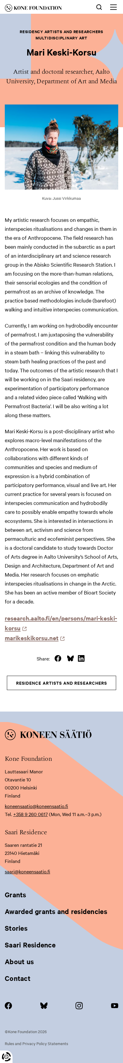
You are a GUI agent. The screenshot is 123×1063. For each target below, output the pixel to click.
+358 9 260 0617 (30, 814)
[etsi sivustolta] (99, 6)
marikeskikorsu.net (33, 638)
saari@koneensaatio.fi (27, 871)
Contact (17, 978)
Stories (16, 928)
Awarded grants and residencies (56, 911)
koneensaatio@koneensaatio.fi (36, 806)
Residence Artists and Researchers (61, 683)
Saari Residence (30, 944)
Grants (15, 894)
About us (19, 961)
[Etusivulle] (41, 9)
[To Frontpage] (61, 735)
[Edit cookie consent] (6, 1056)
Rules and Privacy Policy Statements (36, 1043)
